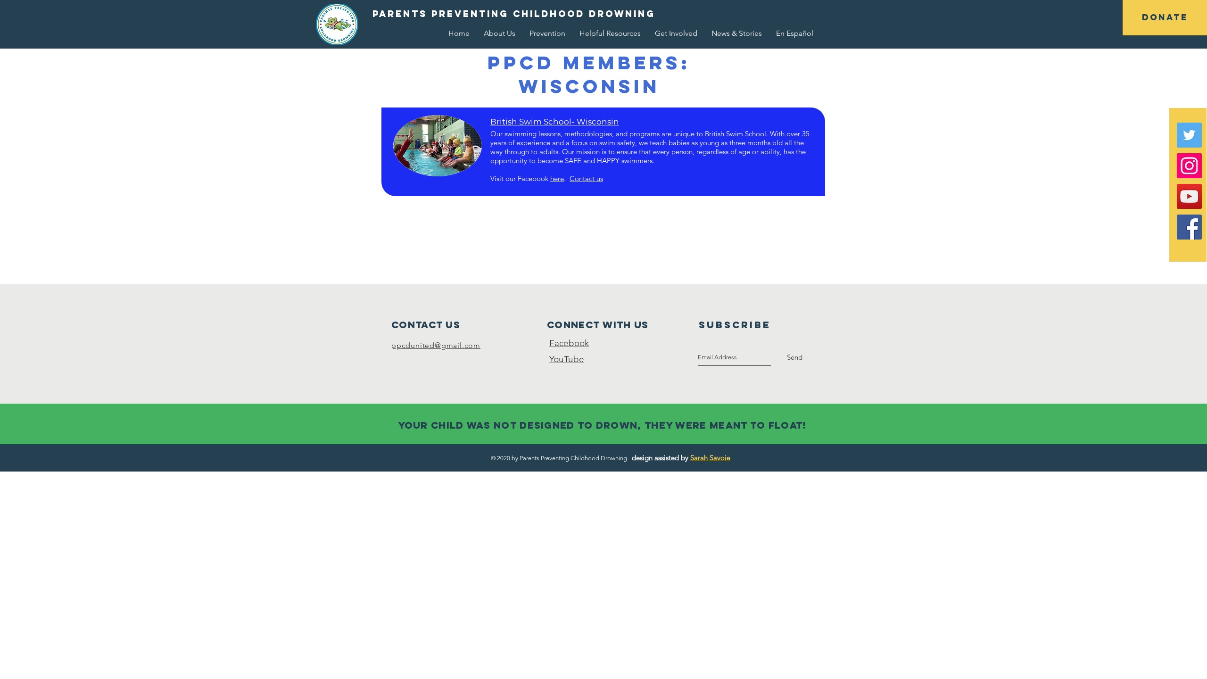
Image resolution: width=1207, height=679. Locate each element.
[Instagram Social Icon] (1189, 165)
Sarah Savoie (710, 457)
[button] (1165, 17)
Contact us (586, 178)
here (557, 178)
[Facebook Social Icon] (1189, 227)
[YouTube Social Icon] (1189, 196)
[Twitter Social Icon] (1189, 135)
